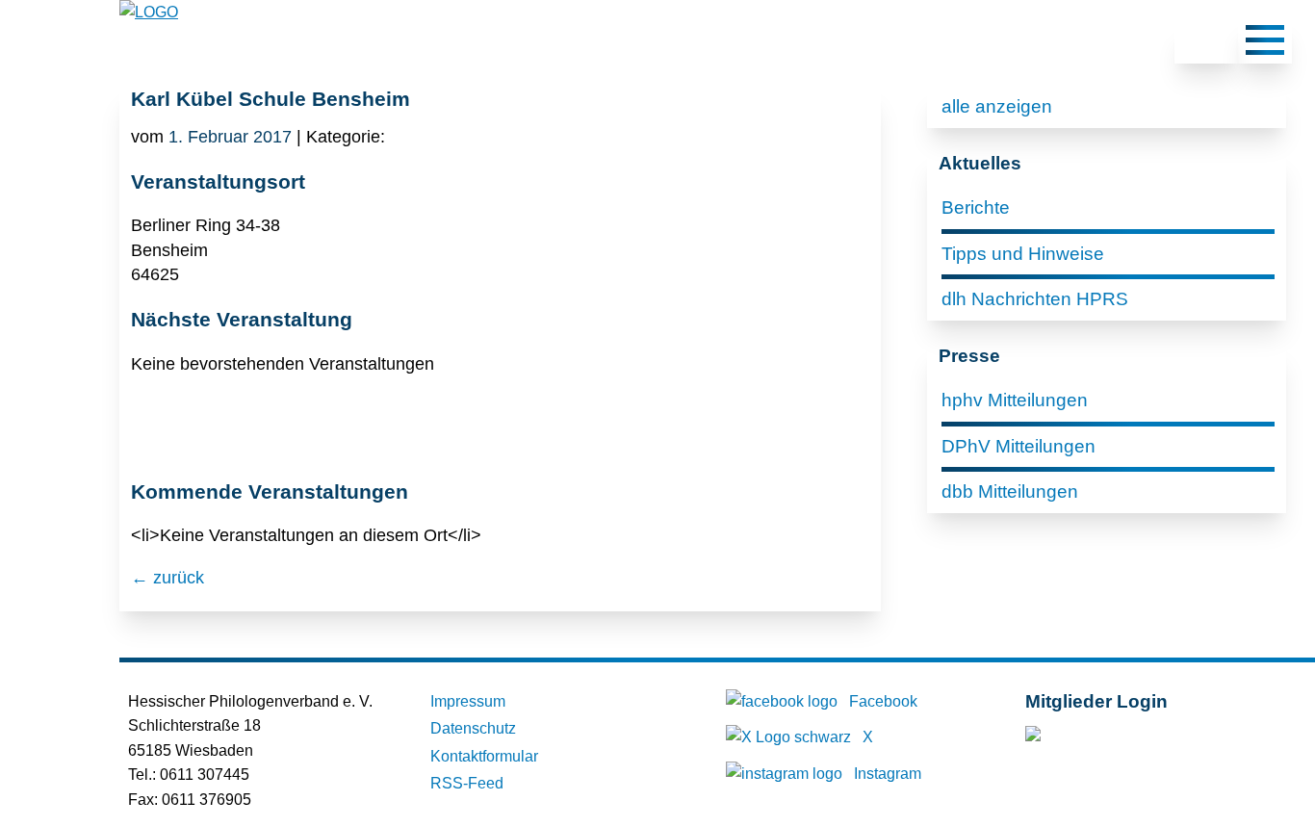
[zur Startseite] (148, 12)
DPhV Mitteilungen (1018, 446)
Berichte (975, 207)
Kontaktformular (484, 756)
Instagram (887, 773)
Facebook (883, 701)
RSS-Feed (466, 783)
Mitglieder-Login (1129, 738)
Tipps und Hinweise (1022, 254)
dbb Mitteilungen (1009, 491)
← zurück (167, 577)
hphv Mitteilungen (1014, 400)
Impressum (467, 701)
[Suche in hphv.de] (1206, 43)
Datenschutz (473, 728)
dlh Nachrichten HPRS (1034, 299)
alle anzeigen (996, 106)
